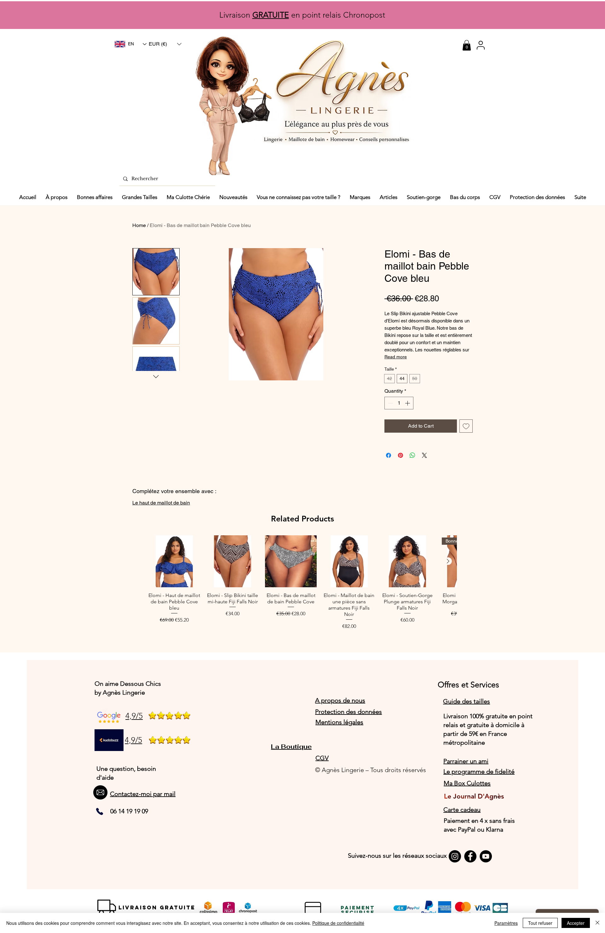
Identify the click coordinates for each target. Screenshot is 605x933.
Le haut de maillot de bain (161, 503)
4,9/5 (134, 715)
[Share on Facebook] (388, 455)
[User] (480, 45)
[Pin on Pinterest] (400, 455)
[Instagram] (455, 856)
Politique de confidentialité (338, 923)
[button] (165, 44)
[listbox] (165, 44)
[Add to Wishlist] (466, 426)
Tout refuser (540, 923)
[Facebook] (470, 856)
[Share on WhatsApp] (412, 455)
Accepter (576, 923)
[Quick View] (174, 561)
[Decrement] (389, 403)
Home (139, 225)
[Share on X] (424, 455)
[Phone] (99, 811)
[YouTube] (486, 856)
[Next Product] (448, 561)
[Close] (597, 923)
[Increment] (408, 403)
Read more (395, 356)
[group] (302, 582)
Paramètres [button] (506, 923)
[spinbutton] (399, 403)
